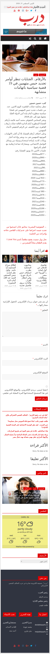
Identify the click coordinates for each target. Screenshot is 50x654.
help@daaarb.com (41, 633)
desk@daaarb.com (41, 626)
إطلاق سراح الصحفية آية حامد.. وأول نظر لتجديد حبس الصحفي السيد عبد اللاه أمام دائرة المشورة (9, 274)
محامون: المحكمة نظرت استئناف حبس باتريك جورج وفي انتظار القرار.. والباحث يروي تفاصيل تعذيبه (25, 275)
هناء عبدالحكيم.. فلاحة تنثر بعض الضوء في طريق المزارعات (20, 8)
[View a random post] (30, 38)
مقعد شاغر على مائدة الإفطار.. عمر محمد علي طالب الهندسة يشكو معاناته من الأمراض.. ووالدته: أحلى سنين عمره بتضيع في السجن (23, 495)
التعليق (44, 310)
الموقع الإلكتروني (40, 372)
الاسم (45, 345)
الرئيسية (42, 75)
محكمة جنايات (19, 98)
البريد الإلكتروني (40, 358)
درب (25, 98)
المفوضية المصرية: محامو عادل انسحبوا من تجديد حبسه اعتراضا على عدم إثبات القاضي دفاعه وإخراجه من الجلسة (25, 230)
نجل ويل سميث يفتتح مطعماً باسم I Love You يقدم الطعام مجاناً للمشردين (27, 241)
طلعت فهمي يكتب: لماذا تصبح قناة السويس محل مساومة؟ (28, 421)
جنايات (29, 98)
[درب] (45, 38)
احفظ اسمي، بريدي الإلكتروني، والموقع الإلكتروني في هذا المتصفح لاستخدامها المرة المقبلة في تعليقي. (25, 391)
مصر (36, 75)
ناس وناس (28, 489)
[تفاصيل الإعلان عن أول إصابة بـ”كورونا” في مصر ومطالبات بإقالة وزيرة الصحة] (40, 256)
